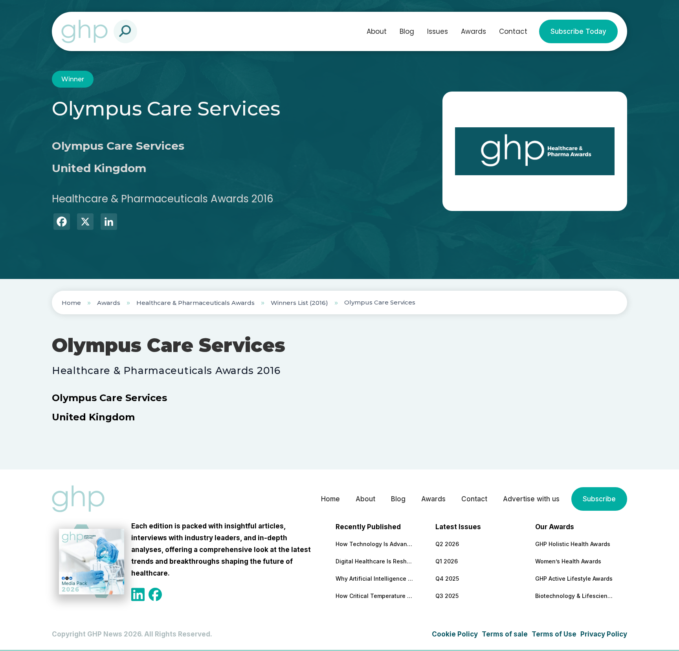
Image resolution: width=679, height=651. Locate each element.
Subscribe (599, 499)
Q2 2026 (447, 544)
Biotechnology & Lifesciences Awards (574, 595)
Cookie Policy (455, 634)
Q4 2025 (447, 578)
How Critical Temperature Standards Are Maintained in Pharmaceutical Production (375, 595)
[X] (85, 222)
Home (71, 302)
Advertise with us (531, 499)
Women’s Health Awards (568, 561)
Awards (473, 31)
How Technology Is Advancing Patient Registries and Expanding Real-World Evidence (375, 544)
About (377, 31)
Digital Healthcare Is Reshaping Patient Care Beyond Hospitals (375, 561)
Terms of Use (554, 634)
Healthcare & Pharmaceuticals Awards (195, 302)
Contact (513, 31)
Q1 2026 (446, 561)
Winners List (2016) (299, 302)
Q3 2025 (447, 595)
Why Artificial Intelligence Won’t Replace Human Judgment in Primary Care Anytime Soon (375, 578)
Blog (407, 31)
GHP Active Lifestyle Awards (574, 578)
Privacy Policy (603, 634)
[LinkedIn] (109, 222)
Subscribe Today (578, 31)
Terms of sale (505, 634)
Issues (437, 31)
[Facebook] (62, 222)
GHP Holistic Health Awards (572, 544)
